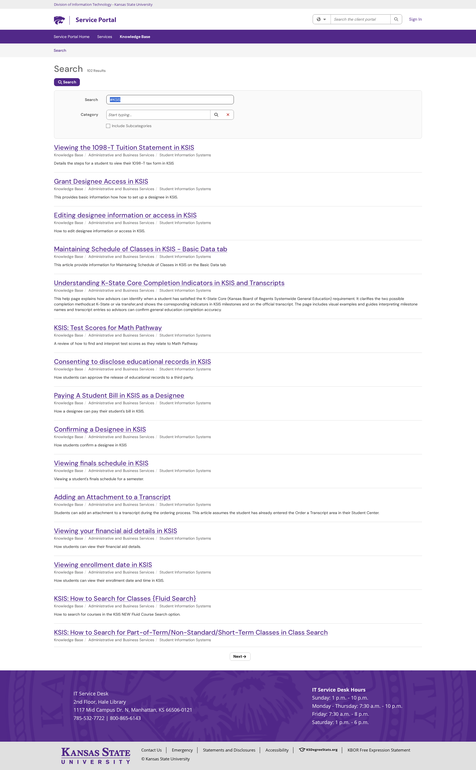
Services (104, 36)
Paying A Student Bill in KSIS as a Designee (119, 395)
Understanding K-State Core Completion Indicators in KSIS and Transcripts (169, 282)
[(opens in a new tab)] (85, 20)
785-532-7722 (89, 718)
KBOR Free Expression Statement (379, 750)
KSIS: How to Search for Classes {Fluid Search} (125, 598)
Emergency (182, 750)
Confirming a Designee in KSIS (100, 429)
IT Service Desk (91, 693)
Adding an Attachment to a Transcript (112, 497)
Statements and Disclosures (229, 750)
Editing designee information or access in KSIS (125, 215)
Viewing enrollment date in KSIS (103, 564)
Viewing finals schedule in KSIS (101, 463)
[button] (216, 114)
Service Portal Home (72, 36)
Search (62, 50)
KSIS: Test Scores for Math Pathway (108, 327)
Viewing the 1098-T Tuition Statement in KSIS (124, 147)
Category (89, 114)
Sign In (415, 19)
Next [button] (237, 656)
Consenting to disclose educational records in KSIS (132, 361)
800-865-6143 (125, 718)
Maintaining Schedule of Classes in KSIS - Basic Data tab (140, 249)
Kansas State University (133, 4)
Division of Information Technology (83, 4)
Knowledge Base (135, 36)
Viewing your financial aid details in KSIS (115, 530)
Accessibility (277, 750)
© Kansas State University (165, 758)
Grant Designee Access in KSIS (101, 181)
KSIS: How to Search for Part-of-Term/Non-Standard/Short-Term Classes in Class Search (191, 632)
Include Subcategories (132, 125)
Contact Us (151, 750)
